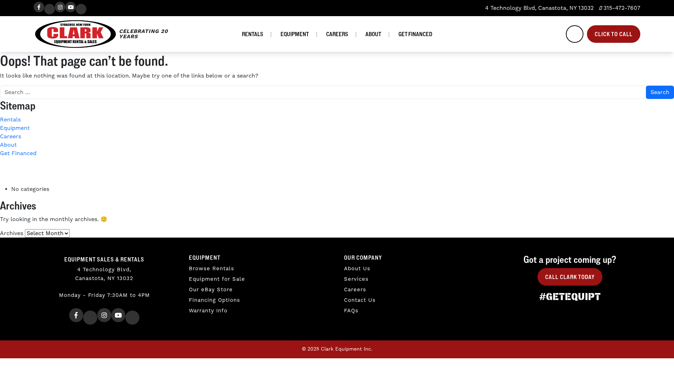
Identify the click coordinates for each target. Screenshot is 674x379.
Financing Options (214, 300)
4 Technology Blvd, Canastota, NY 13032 (538, 8)
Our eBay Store (211, 289)
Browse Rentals (211, 268)
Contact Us (360, 300)
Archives (11, 233)
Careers (337, 34)
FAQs (351, 310)
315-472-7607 (621, 8)
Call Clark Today (570, 277)
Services (356, 279)
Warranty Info (208, 310)
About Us (357, 268)
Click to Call (614, 34)
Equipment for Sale (217, 279)
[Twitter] (49, 9)
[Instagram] (60, 7)
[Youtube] (70, 7)
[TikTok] (81, 9)
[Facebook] (39, 7)
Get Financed (415, 34)
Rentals (252, 34)
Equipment (294, 34)
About (373, 34)
